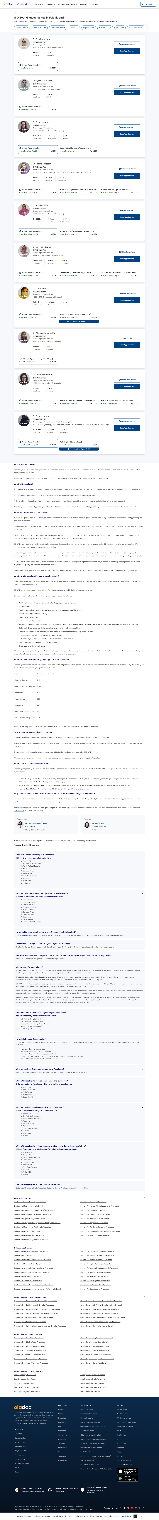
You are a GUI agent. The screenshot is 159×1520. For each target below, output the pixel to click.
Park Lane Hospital (87, 1460)
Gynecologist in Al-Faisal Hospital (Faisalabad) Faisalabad (36, 1313)
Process (18, 1472)
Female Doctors (22, 28)
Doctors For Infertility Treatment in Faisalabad (31, 1251)
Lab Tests (120, 1456)
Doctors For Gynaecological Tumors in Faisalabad (32, 1214)
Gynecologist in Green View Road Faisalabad (31, 1363)
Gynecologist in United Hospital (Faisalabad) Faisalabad (101, 1301)
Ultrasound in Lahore (125, 1427)
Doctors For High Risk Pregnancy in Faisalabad (31, 1219)
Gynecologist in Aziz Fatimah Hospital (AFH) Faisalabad (101, 1305)
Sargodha (62, 1443)
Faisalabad (30, 12)
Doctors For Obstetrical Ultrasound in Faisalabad (32, 1260)
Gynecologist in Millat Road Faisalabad (94, 1350)
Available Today (105, 28)
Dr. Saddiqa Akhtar (42, 39)
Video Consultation (136, 28)
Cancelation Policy (22, 1463)
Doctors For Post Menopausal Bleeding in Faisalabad (100, 1231)
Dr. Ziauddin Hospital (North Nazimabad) (95, 1456)
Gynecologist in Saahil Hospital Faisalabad (30, 1322)
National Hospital (86, 1418)
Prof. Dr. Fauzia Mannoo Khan (36, 823)
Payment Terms (21, 1451)
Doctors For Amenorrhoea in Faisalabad (95, 1235)
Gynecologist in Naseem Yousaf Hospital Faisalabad (33, 1318)
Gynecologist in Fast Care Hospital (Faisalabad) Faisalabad (102, 1318)
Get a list (19, 1188)
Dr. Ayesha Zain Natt (42, 81)
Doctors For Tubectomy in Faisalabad (28, 1281)
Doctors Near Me (39, 28)
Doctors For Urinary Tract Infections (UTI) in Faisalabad (34, 1210)
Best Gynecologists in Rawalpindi (92, 1379)
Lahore (60, 1414)
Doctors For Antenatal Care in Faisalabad (95, 1272)
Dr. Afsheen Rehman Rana (45, 333)
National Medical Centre (89, 1465)
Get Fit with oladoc (124, 1460)
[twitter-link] (121, 1508)
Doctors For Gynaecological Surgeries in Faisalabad (33, 1268)
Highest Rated (88, 28)
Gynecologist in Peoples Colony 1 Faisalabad (30, 1359)
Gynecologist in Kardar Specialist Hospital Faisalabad (100, 1322)
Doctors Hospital (86, 1410)
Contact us (19, 1455)
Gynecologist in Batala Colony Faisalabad (96, 1342)
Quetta (61, 1452)
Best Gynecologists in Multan (25, 1383)
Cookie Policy (126, 1516)
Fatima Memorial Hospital (90, 1422)
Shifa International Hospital (90, 1435)
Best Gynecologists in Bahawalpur (27, 1391)
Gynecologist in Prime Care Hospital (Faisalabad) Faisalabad (37, 1309)
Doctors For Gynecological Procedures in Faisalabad (34, 1285)
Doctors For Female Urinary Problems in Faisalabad (99, 1206)
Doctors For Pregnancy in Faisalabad (94, 1223)
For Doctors (121, 1443)
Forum (119, 1439)
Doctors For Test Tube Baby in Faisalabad (96, 1285)
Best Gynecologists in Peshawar (92, 1383)
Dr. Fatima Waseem (42, 164)
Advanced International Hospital (92, 1443)
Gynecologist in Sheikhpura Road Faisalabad (97, 1359)
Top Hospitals (85, 1405)
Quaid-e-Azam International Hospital (94, 1439)
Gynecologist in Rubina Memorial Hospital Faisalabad (34, 1305)
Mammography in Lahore (126, 1422)
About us (18, 1434)
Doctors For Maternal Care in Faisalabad (29, 1264)
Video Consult (128, 44)
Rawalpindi (62, 1422)
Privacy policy (20, 1438)
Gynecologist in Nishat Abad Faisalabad (95, 1363)
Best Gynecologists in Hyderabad (93, 1387)
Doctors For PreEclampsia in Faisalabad (29, 1231)
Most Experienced (58, 28)
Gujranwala (62, 1435)
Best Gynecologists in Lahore (25, 1375)
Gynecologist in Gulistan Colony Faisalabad (96, 1346)
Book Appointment (127, 51)
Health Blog (121, 1435)
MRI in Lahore (122, 1410)
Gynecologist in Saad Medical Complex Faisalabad (99, 1309)
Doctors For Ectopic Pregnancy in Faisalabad (31, 1239)
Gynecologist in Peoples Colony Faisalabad (96, 1338)
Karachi (61, 1410)
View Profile (127, 338)
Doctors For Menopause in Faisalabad (28, 1206)
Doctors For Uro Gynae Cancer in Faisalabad (97, 1227)
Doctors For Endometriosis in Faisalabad (29, 1235)
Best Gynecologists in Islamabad (92, 1375)
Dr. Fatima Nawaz (41, 416)
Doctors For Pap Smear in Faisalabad (28, 1276)
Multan (60, 1427)
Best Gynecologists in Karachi (25, 1379)
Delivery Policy (20, 1442)
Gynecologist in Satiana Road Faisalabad (95, 1355)
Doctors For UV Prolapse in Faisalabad (94, 1276)
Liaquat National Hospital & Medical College (96, 1469)
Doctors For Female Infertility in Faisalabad (30, 1202)
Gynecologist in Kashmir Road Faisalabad (29, 1346)
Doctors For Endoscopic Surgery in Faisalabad (97, 1251)
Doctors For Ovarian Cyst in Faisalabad (95, 1214)
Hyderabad (62, 1460)
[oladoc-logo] (8, 4)
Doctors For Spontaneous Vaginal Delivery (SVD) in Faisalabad (37, 1289)
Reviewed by (22, 819)
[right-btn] (145, 27)
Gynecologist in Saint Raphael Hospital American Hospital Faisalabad (40, 1326)
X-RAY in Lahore (123, 1414)
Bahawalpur (62, 1448)
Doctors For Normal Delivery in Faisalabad (96, 1260)
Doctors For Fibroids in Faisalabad (93, 1210)
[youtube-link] (132, 1508)
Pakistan (22, 12)
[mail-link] (136, 1508)
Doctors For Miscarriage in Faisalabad (94, 1219)
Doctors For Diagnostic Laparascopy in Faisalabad (99, 1268)
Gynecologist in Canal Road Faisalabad (29, 1338)
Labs (119, 1452)
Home (15, 12)
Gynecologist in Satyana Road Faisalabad (29, 1355)
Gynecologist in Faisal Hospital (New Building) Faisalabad (35, 1301)
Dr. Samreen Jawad (42, 247)
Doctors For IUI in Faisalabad (25, 1255)
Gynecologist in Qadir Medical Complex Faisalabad (99, 1313)
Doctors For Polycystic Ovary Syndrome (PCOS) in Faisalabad (37, 1223)
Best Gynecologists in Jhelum (91, 1391)
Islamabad (62, 1418)
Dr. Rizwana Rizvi (40, 205)
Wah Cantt (62, 1456)
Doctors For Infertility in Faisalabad (93, 1202)
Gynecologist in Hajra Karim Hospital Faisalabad (98, 1326)
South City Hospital (87, 1452)
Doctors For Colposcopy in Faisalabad (94, 1289)
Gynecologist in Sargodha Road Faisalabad (30, 1350)
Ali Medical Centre (87, 1431)
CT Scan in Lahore (124, 1418)
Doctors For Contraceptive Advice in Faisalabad (32, 1272)
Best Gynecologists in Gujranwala (26, 1387)
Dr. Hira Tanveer (98, 823)
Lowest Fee (74, 28)
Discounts (120, 28)
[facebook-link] (124, 1508)
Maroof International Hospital (91, 1448)
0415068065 (19, 811)
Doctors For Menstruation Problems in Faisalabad (32, 1227)
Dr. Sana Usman (40, 122)
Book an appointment (24, 935)
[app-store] (127, 1471)
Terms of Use (20, 1459)
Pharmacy (121, 1448)
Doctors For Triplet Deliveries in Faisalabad (96, 1264)
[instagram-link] (128, 1508)
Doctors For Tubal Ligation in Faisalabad (95, 1281)
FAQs (17, 1468)
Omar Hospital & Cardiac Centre (92, 1427)
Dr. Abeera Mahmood (43, 374)
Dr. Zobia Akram (40, 288)
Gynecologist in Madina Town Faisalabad (29, 1342)
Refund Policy (20, 1446)
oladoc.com (49, 1509)
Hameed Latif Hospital (88, 1414)
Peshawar (62, 1431)
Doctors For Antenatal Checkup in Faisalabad (97, 1255)
